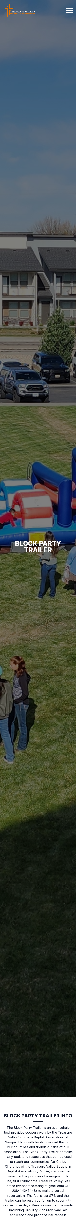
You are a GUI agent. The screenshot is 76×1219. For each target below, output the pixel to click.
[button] (69, 10)
